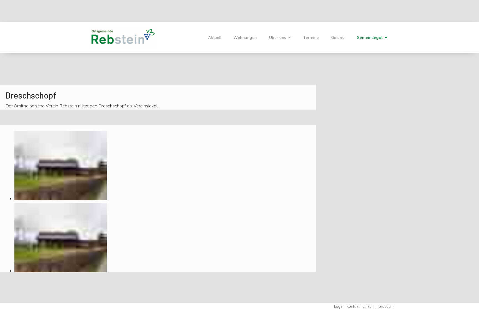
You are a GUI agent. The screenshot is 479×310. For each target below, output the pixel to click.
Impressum (384, 306)
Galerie (338, 37)
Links (367, 306)
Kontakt (353, 306)
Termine (311, 37)
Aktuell (214, 37)
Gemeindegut (370, 37)
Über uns (277, 37)
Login (339, 306)
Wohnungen (245, 37)
